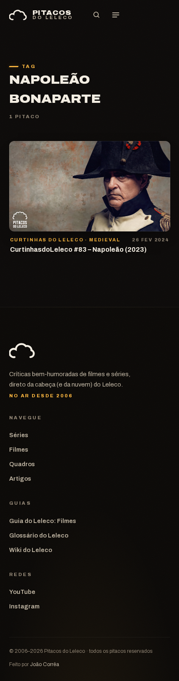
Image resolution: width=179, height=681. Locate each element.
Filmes (18, 449)
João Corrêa (44, 664)
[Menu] (115, 15)
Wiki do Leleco (30, 550)
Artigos (20, 478)
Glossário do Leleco (38, 535)
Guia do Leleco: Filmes (42, 521)
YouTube (22, 592)
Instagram (24, 606)
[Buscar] (96, 15)
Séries (18, 435)
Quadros (22, 464)
